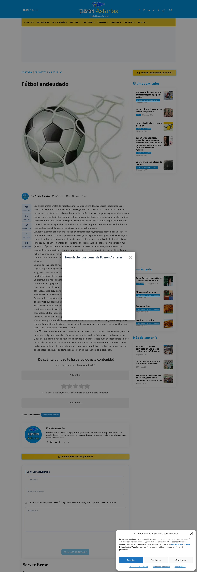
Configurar (181, 560)
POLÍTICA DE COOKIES (139, 567)
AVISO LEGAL (180, 567)
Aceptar (131, 560)
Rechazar (156, 560)
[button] (191, 533)
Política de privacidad (161, 567)
